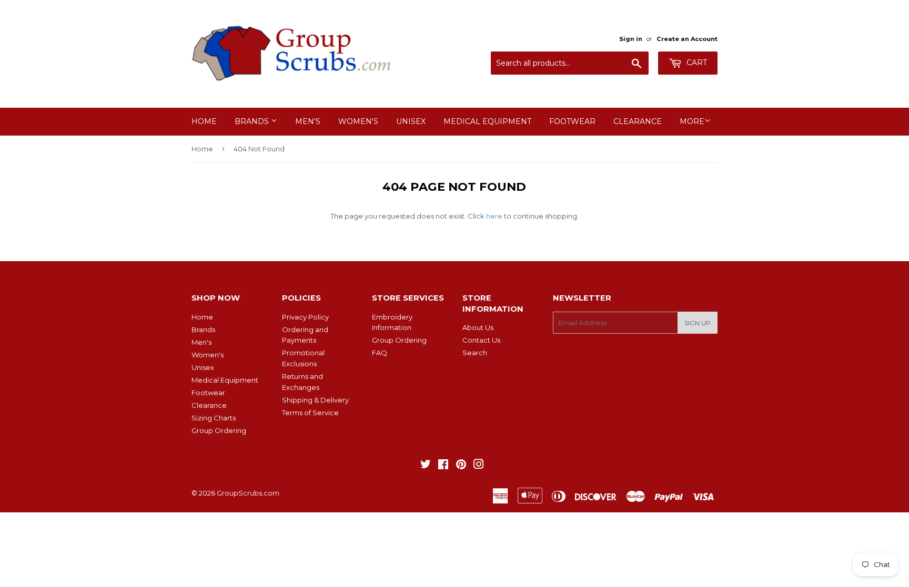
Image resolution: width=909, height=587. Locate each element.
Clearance (637, 121)
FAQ (379, 352)
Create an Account (687, 39)
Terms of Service (310, 412)
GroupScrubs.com (248, 493)
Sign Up (697, 323)
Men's (307, 121)
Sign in (630, 39)
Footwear (572, 121)
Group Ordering (218, 430)
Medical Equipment (487, 121)
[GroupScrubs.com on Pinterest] (461, 465)
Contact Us (481, 340)
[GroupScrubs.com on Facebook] (443, 465)
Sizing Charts (213, 418)
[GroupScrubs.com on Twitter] (425, 465)
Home (204, 121)
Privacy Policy (305, 317)
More (692, 121)
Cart (695, 62)
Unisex (411, 121)
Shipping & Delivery (315, 400)
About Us (477, 327)
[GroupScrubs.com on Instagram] (478, 465)
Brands (253, 121)
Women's (358, 121)
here (494, 216)
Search (474, 352)
